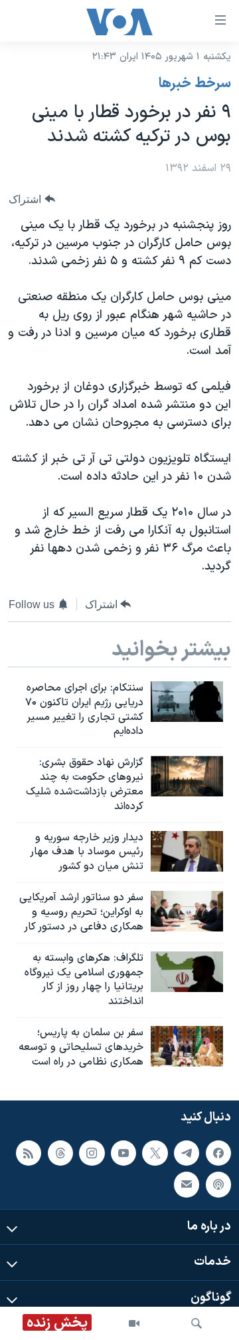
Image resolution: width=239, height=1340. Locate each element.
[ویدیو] (134, 1323)
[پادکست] (218, 1184)
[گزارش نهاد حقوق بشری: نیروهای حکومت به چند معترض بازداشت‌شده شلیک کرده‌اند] (187, 776)
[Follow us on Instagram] (91, 1152)
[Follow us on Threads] (60, 1152)
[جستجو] (196, 1323)
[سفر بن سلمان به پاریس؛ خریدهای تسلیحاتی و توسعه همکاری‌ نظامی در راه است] (187, 1046)
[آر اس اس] (28, 1152)
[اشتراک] (186, 1184)
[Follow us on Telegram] (186, 1152)
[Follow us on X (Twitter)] (154, 1152)
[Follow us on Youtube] (123, 1152)
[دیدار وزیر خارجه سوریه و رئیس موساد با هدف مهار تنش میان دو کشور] (187, 851)
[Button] (32, 199)
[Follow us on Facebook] (218, 1152)
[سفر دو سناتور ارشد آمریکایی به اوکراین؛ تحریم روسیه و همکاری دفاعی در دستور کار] (187, 911)
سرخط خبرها (195, 83)
